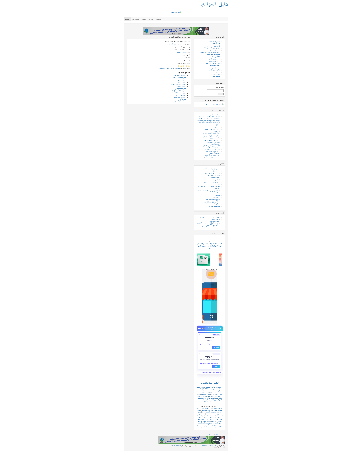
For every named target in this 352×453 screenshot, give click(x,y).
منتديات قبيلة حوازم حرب (179, 77)
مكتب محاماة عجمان (214, 41)
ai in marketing (218, 408)
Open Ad (216, 347)
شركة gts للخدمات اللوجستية (212, 182)
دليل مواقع (202, 414)
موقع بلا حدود (216, 179)
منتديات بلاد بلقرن (181, 88)
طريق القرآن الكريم (214, 115)
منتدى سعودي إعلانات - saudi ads (209, 413)
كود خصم (217, 195)
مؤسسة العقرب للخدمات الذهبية (211, 173)
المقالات (144, 19)
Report (199, 328)
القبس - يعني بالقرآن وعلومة (212, 140)
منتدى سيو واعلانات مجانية (209, 412)
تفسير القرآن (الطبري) (214, 138)
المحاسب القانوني (206, 387)
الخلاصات (158, 19)
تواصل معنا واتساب (210, 382)
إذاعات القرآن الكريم (214, 127)
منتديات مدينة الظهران (180, 97)
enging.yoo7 (209, 357)
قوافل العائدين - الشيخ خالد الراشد (210, 146)
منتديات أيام (183, 99)
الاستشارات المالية (217, 387)
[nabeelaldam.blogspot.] (209, 296)
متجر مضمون (213, 396)
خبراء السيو (218, 423)
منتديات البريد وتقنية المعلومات (178, 84)
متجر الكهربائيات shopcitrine (212, 203)
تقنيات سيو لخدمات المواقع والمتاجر (210, 226)
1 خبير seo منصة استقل (207, 410)
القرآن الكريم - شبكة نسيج (213, 148)
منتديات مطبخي (182, 93)
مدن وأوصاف (216, 43)
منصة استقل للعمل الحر (213, 170)
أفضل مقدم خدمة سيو (206, 408)
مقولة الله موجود (215, 58)
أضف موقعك (135, 19)
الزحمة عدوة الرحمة (214, 69)
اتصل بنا (151, 19)
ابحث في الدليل (219, 87)
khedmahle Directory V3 (209, 446)
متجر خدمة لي (216, 171)
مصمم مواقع (213, 417)
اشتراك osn (207, 402)
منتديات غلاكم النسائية (180, 101)
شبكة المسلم (216, 126)
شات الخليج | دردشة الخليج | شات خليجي (209, 149)
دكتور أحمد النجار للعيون (213, 48)
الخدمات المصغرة (215, 177)
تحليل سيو (214, 425)
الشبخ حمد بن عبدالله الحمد (212, 155)
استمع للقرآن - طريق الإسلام (212, 129)
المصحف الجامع (215, 144)
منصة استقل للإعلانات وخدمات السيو (208, 344)
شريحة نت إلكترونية (203, 396)
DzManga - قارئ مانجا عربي (212, 47)
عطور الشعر (214, 394)
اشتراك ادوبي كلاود (216, 400)
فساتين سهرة (218, 398)
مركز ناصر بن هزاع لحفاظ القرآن (211, 137)
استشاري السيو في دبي (204, 421)
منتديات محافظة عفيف (180, 81)
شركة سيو (208, 425)
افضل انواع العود (205, 394)
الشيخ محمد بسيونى (214, 135)
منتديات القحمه (182, 79)
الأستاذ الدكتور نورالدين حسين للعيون (210, 52)
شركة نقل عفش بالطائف (213, 63)
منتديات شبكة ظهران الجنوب (178, 92)
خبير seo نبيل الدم (211, 419)
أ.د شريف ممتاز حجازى (213, 50)
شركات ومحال (216, 76)
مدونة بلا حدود (216, 181)
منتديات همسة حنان (181, 95)
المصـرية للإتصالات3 (214, 59)
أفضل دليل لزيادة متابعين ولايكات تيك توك (208, 217)
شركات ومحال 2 (215, 74)
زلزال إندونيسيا (216, 56)
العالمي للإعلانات (218, 416)
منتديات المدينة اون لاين (180, 86)
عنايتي (218, 184)
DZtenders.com (215, 197)
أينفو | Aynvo (216, 45)
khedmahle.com (176, 446)
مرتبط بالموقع (170, 68)
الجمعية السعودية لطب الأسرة (212, 157)
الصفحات (177, 68)
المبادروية (217, 67)
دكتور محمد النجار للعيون (213, 54)
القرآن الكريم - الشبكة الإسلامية (211, 133)
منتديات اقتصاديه (181, 52)
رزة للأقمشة (201, 398)
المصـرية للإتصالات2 (214, 61)
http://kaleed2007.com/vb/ (174, 44)
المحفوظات (162, 68)
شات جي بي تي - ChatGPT (210, 389)
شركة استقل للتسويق (207, 416)
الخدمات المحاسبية (215, 221)
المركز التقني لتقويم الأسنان (212, 151)
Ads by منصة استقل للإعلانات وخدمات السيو (211, 372)
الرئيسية (127, 19)
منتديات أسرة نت (181, 82)
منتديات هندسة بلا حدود (180, 75)
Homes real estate (214, 206)
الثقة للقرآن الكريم (215, 153)
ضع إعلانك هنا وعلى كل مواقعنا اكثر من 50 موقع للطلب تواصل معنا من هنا (209, 245)
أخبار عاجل (217, 204)
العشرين (217, 72)
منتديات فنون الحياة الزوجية (179, 90)
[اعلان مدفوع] (191, 439)
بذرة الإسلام (216, 131)
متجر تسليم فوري (203, 427)
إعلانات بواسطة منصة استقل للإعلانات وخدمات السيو (211, 269)
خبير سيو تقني (205, 392)
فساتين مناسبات (209, 398)
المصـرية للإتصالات (215, 65)
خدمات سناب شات (206, 391)
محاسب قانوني (216, 219)
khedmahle (209, 337)
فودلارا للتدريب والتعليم (213, 201)
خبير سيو (217, 193)
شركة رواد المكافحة (214, 70)
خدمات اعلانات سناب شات (213, 199)
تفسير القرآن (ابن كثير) (213, 142)
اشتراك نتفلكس (206, 400)
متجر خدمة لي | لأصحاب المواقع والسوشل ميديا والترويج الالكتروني (208, 224)
